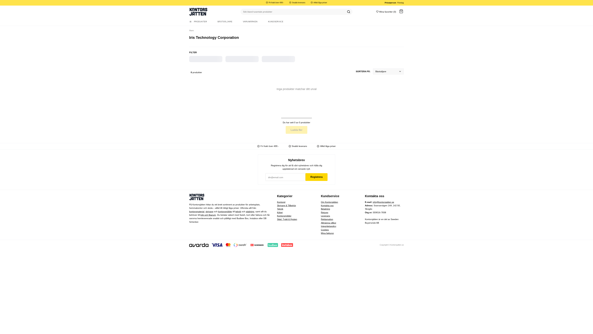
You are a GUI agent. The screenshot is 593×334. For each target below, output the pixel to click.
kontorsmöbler (225, 211)
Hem (191, 30)
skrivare (209, 211)
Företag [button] (400, 3)
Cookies (325, 230)
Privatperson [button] (390, 3)
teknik (238, 211)
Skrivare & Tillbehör (286, 205)
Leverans (325, 216)
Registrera (316, 177)
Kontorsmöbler (284, 216)
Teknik (280, 209)
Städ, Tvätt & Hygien (287, 219)
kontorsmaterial (196, 211)
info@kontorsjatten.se (383, 202)
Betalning (325, 209)
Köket (280, 212)
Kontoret (281, 202)
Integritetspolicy (328, 226)
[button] (401, 11)
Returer (324, 212)
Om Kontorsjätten (329, 202)
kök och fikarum (208, 215)
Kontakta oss (327, 205)
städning (250, 211)
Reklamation (327, 219)
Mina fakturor (327, 233)
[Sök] (349, 12)
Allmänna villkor (328, 223)
